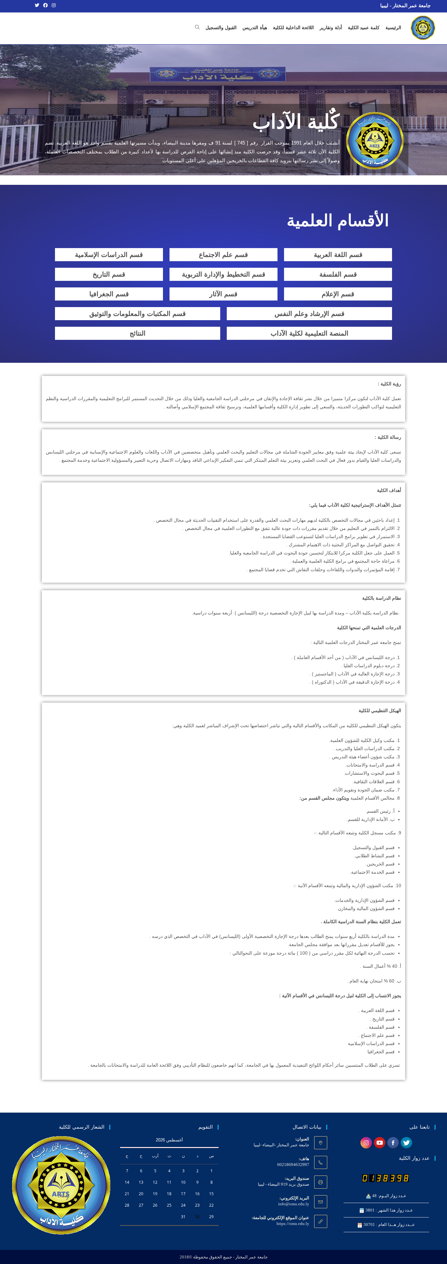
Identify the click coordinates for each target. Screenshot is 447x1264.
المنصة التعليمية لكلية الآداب (310, 333)
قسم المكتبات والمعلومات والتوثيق (137, 313)
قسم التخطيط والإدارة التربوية (223, 274)
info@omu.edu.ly (293, 1203)
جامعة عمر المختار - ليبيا (405, 5)
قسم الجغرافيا (109, 294)
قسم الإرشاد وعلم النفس (310, 313)
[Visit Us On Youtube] (379, 1142)
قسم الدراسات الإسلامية (109, 254)
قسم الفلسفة (338, 274)
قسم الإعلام (338, 294)
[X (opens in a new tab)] (37, 5)
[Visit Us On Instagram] (366, 1142)
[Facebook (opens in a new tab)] (45, 5)
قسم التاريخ (109, 274)
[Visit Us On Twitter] (406, 1142)
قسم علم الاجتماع (223, 254)
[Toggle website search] (197, 28)
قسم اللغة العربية (338, 254)
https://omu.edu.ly (293, 1223)
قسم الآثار (223, 294)
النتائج (138, 333)
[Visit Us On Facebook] (393, 1142)
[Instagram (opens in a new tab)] (53, 5)
